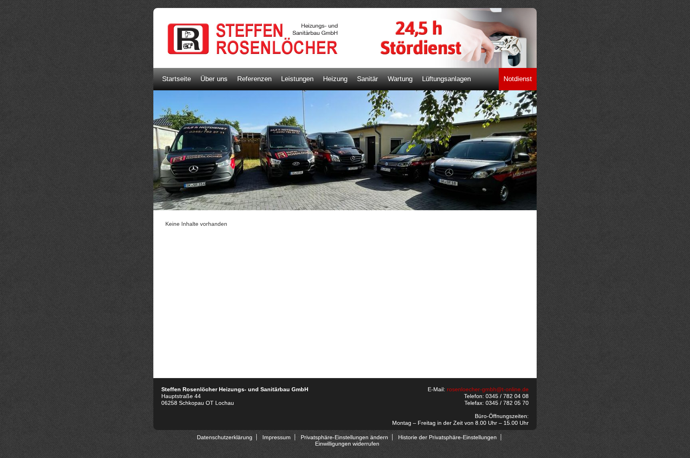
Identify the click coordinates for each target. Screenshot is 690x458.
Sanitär (367, 79)
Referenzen (254, 79)
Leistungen (297, 79)
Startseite (176, 79)
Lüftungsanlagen (446, 79)
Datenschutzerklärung (224, 437)
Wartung (400, 79)
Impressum (276, 437)
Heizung (335, 79)
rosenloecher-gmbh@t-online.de (488, 389)
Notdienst (518, 79)
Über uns (214, 79)
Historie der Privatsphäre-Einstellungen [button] (447, 437)
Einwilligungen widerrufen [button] (347, 443)
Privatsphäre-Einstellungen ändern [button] (344, 437)
